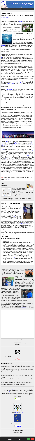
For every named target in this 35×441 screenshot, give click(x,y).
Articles (9, 179)
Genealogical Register (22, 88)
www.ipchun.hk (28, 88)
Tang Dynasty (4, 151)
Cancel (32, 438)
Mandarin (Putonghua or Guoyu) (28, 150)
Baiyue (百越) (27, 155)
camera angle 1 (21, 223)
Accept (28, 438)
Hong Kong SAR (4, 145)
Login (33, 9)
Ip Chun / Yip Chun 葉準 (9, 89)
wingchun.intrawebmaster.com (5, 17)
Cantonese (20, 21)
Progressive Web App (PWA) (12, 391)
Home (4, 9)
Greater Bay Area (30, 144)
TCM (14, 216)
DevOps (14, 343)
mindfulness (30, 243)
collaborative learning (16, 257)
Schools (7, 9)
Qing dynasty (5, 81)
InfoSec (22, 412)
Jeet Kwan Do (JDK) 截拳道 (10, 83)
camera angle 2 (26, 223)
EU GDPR (16, 412)
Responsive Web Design (12, 389)
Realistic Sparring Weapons (24, 307)
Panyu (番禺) (6, 158)
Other (11, 9)
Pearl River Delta (16, 142)
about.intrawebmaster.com (21, 423)
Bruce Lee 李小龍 (19, 82)
